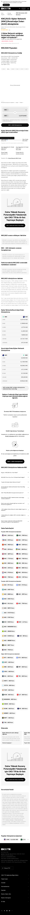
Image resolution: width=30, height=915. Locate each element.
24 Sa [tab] (8, 69)
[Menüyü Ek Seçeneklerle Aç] (28, 9)
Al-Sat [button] (3, 901)
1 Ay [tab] (17, 69)
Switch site (6, 4)
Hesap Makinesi (9, 13)
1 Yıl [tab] (22, 69)
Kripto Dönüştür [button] (6, 897)
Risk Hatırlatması (19, 819)
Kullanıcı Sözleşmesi (14, 823)
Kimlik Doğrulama (9, 436)
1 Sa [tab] (3, 69)
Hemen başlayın (6, 743)
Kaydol (23, 8)
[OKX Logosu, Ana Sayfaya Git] (5, 8)
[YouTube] (9, 911)
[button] (19, 9)
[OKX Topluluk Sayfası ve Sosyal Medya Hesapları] (12, 911)
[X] (1, 911)
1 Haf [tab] (13, 69)
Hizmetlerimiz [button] (5, 886)
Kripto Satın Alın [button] (6, 894)
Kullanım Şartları (9, 819)
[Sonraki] (28, 839)
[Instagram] (7, 911)
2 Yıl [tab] (26, 69)
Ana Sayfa (2, 13)
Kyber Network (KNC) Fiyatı (14, 158)
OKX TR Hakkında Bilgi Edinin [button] (9, 875)
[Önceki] (2, 839)
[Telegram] (4, 911)
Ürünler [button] (3, 882)
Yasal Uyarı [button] (4, 879)
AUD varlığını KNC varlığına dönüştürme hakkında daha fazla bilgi (14, 388)
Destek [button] (3, 890)
